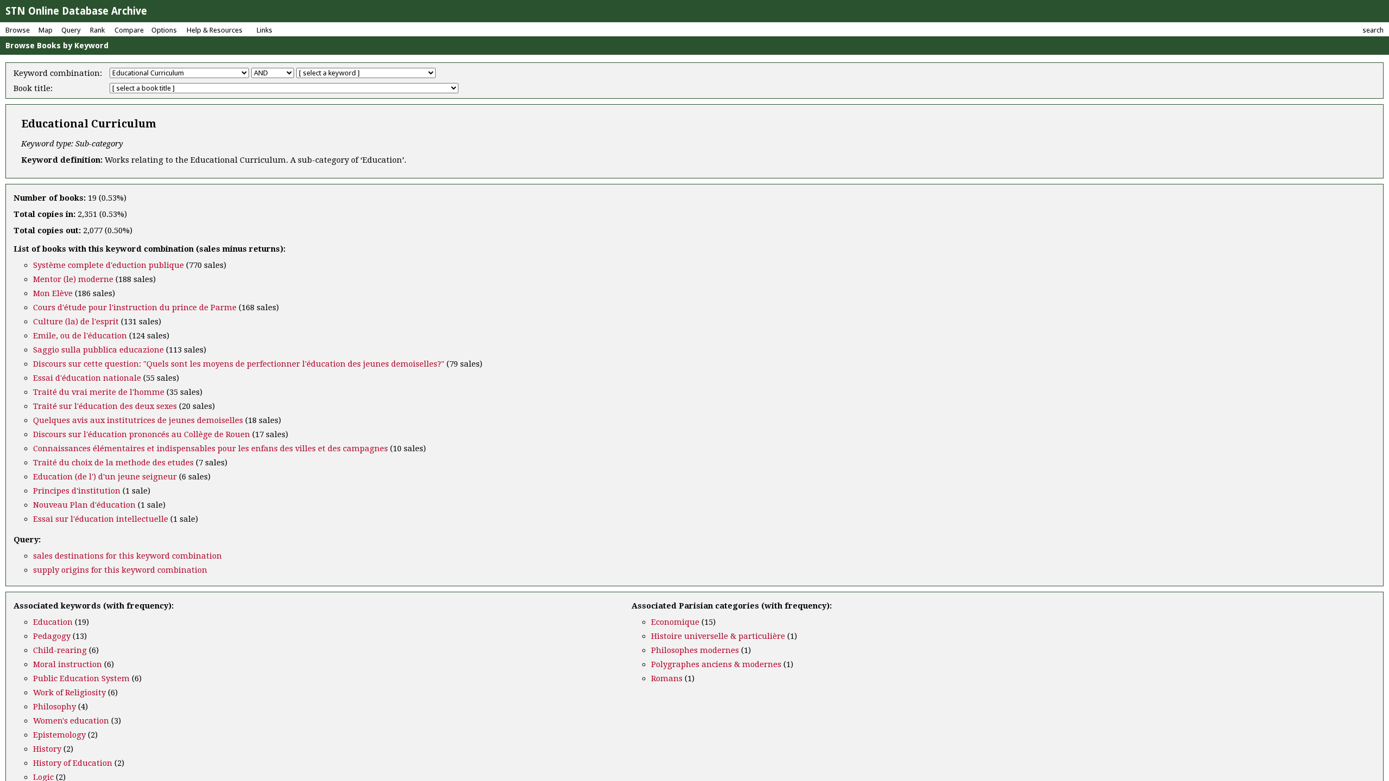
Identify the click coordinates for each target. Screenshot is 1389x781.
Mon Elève (53, 293)
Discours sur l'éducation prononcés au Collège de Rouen (141, 434)
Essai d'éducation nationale (87, 378)
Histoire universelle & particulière (718, 636)
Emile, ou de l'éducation (80, 336)
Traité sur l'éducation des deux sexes (105, 406)
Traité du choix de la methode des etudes (113, 463)
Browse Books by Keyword (57, 45)
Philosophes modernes (695, 650)
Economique (675, 622)
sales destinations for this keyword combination (127, 556)
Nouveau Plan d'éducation (84, 505)
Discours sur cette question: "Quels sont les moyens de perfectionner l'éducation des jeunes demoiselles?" (238, 364)
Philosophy (54, 707)
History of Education (72, 763)
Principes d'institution (76, 491)
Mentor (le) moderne (73, 279)
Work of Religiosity (69, 692)
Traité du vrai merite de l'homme (98, 392)
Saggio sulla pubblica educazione (98, 350)
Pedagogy (52, 636)
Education (53, 622)
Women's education (71, 721)
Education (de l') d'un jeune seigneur (105, 477)
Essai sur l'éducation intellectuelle (100, 519)
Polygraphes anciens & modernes (716, 664)
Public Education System (81, 678)
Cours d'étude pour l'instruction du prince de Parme (135, 307)
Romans (667, 678)
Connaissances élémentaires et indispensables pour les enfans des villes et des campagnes (210, 448)
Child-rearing (60, 650)
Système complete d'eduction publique (108, 265)
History (47, 749)
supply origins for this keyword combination (120, 570)
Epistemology (59, 735)
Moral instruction (67, 664)
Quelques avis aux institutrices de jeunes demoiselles (138, 420)
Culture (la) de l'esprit (76, 322)
